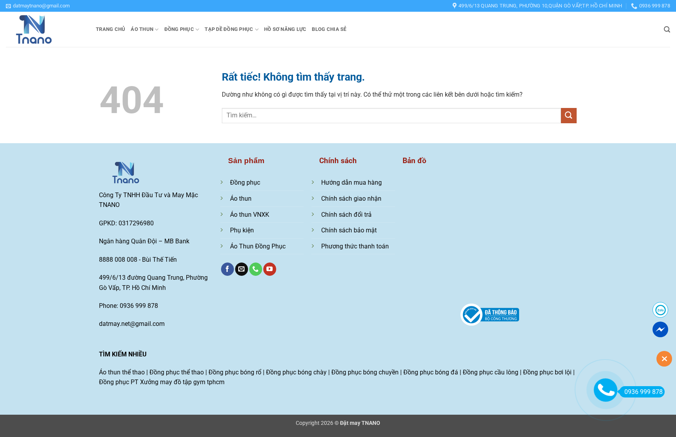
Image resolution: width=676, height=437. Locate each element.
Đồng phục (179, 29)
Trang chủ (110, 29)
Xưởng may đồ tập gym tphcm (182, 382)
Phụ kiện (242, 230)
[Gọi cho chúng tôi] (255, 269)
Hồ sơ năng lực (285, 29)
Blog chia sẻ (329, 29)
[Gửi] (569, 115)
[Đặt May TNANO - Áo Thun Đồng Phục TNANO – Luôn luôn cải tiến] (45, 29)
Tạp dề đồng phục (229, 29)
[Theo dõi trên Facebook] (227, 269)
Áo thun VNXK (249, 214)
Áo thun (142, 29)
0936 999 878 (643, 392)
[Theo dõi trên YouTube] (269, 269)
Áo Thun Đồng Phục (258, 246)
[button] (38, 6)
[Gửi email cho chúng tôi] (241, 269)
